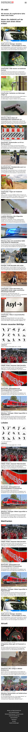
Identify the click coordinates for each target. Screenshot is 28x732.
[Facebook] (10, 706)
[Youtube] (17, 706)
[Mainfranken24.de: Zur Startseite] (7, 2)
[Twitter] (14, 706)
